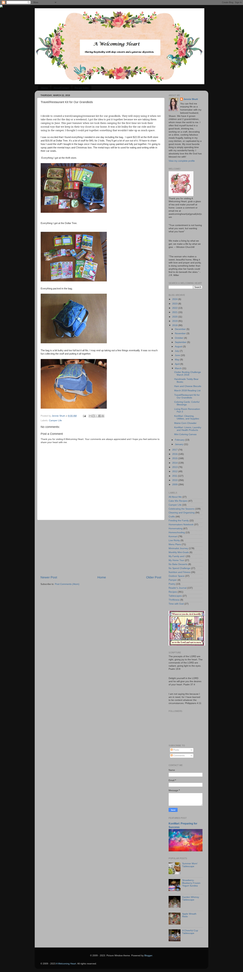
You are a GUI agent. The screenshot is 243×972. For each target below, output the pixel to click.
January (179, 444)
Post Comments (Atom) (67, 584)
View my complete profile (182, 161)
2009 (175, 484)
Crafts (172, 516)
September (181, 342)
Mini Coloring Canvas (185, 434)
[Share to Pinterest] (102, 416)
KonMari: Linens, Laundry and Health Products (187, 428)
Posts (176, 750)
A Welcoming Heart (66, 963)
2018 (175, 325)
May (177, 359)
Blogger (148, 955)
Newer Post (48, 577)
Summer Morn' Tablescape (190, 864)
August (179, 346)
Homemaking (175, 528)
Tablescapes (175, 596)
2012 (175, 471)
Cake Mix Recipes (178, 501)
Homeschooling (177, 532)
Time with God (176, 604)
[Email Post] (84, 416)
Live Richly (174, 540)
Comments (179, 755)
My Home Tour (176, 560)
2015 (175, 458)
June (178, 355)
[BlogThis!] (93, 416)
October (179, 338)
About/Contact (61, 88)
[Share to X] (96, 416)
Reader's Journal (177, 588)
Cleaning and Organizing (182, 512)
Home (44, 88)
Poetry (172, 584)
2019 (175, 321)
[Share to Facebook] (99, 416)
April (177, 364)
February (180, 440)
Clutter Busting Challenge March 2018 (187, 373)
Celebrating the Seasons (181, 509)
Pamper (173, 580)
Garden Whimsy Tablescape (190, 898)
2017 (175, 450)
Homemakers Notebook (181, 524)
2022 (175, 308)
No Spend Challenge (179, 568)
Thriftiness (174, 600)
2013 (175, 467)
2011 (175, 476)
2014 (175, 463)
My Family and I (177, 556)
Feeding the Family (179, 520)
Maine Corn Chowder (185, 423)
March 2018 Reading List (187, 390)
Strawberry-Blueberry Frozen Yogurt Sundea (191, 883)
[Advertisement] (100, 547)
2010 (175, 480)
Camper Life (55, 420)
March (178, 368)
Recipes (173, 592)
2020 (175, 317)
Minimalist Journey (178, 548)
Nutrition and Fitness (179, 572)
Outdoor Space (176, 576)
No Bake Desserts (178, 564)
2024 (175, 299)
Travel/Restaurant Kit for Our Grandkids (187, 396)
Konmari (173, 536)
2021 (175, 312)
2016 (175, 454)
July (177, 351)
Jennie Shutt (190, 99)
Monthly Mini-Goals (179, 552)
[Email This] (90, 416)
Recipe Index (82, 88)
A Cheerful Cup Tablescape (190, 931)
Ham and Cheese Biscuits (187, 386)
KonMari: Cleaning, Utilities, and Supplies (186, 417)
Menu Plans (175, 544)
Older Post (153, 577)
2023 (175, 303)
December (180, 329)
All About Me (175, 497)
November (180, 333)
